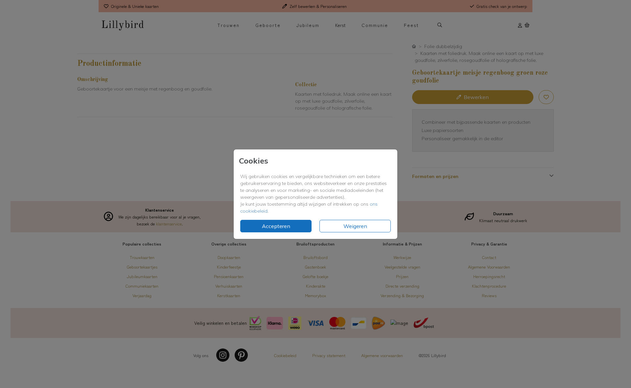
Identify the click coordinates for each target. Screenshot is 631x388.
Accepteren (276, 226)
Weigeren (355, 226)
